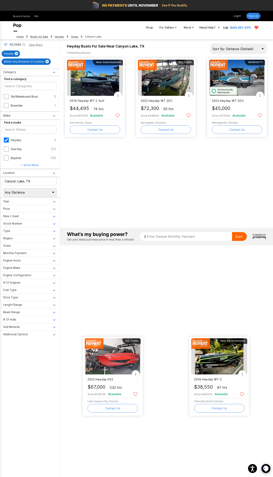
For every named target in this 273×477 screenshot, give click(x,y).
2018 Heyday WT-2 (208, 379)
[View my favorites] (256, 27)
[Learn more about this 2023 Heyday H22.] (113, 356)
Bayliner (16, 158)
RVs (36, 16)
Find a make (12, 122)
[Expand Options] (118, 96)
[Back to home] (17, 27)
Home (20, 36)
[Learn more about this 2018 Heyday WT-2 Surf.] (95, 78)
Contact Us (95, 129)
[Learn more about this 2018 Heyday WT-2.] (219, 356)
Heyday (59, 36)
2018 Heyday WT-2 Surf (87, 100)
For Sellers (166, 27)
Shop (149, 27)
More (187, 27)
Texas (74, 36)
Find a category (15, 79)
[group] (11, 53)
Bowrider (17, 105)
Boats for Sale (39, 36)
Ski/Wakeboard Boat (24, 96)
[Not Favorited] (117, 115)
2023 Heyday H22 (100, 379)
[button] (252, 468)
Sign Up (253, 15)
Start (239, 236)
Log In (237, 15)
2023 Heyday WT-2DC (228, 100)
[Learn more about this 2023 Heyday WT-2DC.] (237, 78)
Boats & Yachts (21, 16)
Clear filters (36, 44)
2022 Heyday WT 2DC (156, 100)
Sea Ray (16, 149)
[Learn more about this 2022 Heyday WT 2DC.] (166, 78)
